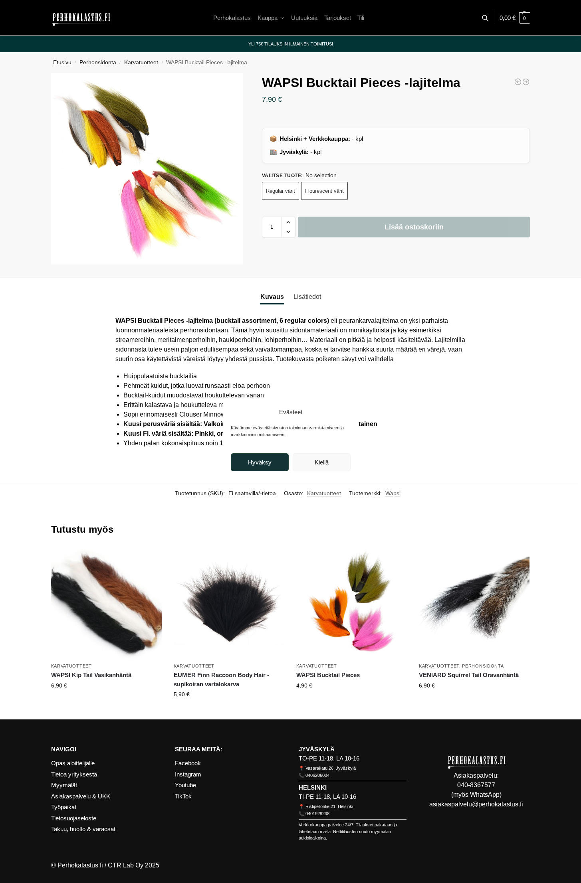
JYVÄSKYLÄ (317, 749)
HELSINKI (313, 787)
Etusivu (62, 62)
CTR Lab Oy (125, 865)
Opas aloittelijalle (73, 763)
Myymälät (64, 785)
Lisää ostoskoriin (414, 227)
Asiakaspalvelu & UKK (80, 796)
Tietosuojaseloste (73, 818)
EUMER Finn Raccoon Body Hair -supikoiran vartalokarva (221, 679)
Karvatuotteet (141, 62)
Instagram (188, 774)
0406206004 (317, 775)
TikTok (183, 796)
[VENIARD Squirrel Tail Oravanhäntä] (474, 603)
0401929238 (317, 813)
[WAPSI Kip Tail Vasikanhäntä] (106, 603)
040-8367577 (476, 785)
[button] (515, 18)
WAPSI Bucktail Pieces (328, 675)
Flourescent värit (324, 191)
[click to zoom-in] (147, 169)
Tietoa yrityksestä (74, 774)
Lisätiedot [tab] (307, 296)
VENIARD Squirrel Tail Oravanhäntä (469, 675)
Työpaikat (63, 807)
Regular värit (280, 191)
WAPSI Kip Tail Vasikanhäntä (91, 675)
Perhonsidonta (97, 62)
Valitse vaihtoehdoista (106, 702)
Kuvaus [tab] (272, 296)
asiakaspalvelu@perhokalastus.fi (476, 804)
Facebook (188, 763)
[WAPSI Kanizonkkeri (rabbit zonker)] (526, 82)
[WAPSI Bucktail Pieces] (351, 603)
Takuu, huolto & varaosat (83, 829)
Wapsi (393, 493)
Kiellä (322, 462)
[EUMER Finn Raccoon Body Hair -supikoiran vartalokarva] (229, 603)
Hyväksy (260, 462)
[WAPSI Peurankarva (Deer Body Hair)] (518, 82)
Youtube (185, 785)
